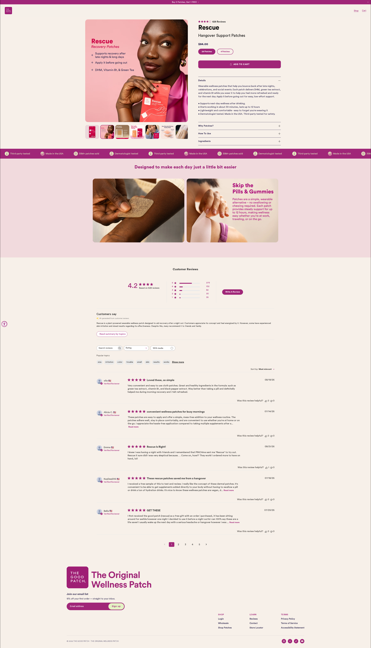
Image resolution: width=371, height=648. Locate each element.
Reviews (254, 619)
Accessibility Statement (292, 628)
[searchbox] (107, 348)
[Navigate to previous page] (164, 544)
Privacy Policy (288, 619)
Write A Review (232, 292)
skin (147, 362)
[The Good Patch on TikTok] (296, 641)
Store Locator (256, 628)
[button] (239, 80)
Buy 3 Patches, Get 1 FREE (184, 2)
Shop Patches (225, 628)
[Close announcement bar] (368, 2)
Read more (133, 427)
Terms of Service (289, 623)
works (166, 362)
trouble (129, 362)
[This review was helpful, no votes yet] (266, 400)
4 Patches (225, 52)
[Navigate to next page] (206, 544)
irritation (109, 362)
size (99, 362)
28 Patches (207, 52)
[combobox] (136, 348)
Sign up (116, 606)
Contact (254, 623)
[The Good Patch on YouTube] (302, 641)
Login (221, 619)
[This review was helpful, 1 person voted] (266, 467)
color (119, 362)
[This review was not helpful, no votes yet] (271, 400)
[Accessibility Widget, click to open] (4, 324)
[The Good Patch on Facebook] (290, 641)
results (156, 362)
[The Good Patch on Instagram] (284, 641)
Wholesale (223, 623)
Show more (178, 362)
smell (139, 362)
